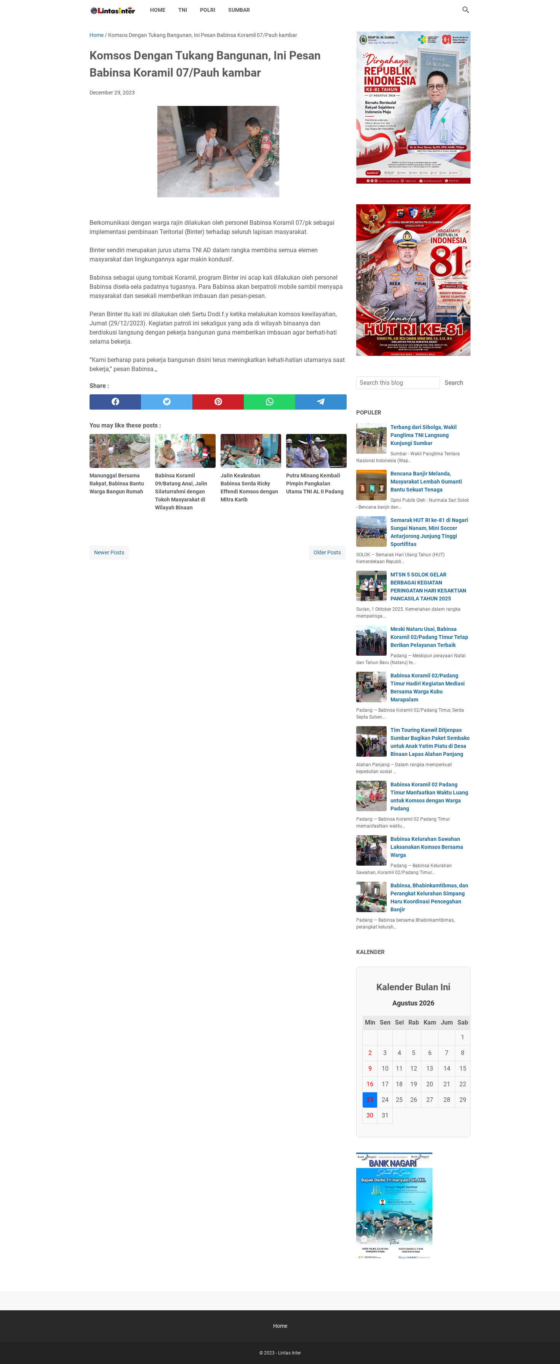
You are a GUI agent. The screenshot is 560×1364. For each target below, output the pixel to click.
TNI (182, 10)
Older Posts (327, 552)
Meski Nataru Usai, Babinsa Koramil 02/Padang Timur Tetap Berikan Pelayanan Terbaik (429, 637)
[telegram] (321, 402)
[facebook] (115, 402)
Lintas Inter (289, 1353)
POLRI (207, 10)
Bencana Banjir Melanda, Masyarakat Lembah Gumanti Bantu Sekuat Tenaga (426, 482)
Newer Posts (109, 552)
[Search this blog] (465, 9)
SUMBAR (239, 10)
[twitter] (166, 402)
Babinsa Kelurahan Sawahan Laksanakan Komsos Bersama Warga (426, 847)
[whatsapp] (269, 402)
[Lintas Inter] (113, 10)
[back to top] (544, 1346)
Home (157, 10)
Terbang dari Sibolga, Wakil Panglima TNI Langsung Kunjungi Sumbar (423, 435)
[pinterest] (218, 402)
